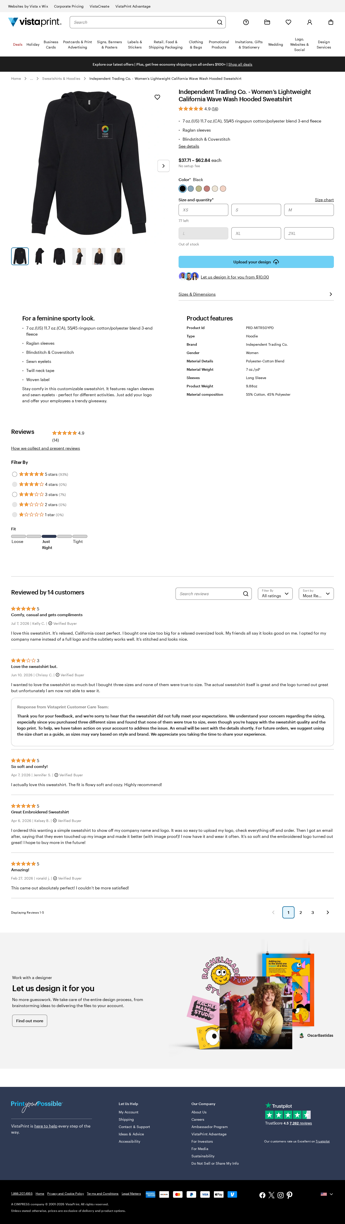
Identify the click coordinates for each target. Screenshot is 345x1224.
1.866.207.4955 (22, 1193)
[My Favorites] (288, 22)
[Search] (220, 22)
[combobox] (144, 22)
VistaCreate (99, 6)
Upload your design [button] (252, 261)
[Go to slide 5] (99, 256)
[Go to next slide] (163, 166)
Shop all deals (240, 64)
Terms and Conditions (102, 1193)
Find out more (29, 1020)
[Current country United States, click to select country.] (327, 1194)
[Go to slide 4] (79, 256)
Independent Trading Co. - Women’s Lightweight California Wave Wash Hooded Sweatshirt (165, 78)
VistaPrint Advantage (133, 6)
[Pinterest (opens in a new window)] (290, 1195)
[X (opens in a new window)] (271, 1196)
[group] (256, 226)
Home (16, 78)
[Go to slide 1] (20, 256)
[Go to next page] (328, 912)
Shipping (126, 1119)
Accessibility (129, 1141)
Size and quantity (196, 199)
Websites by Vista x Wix (28, 6)
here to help (45, 1125)
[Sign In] (310, 22)
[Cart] (331, 22)
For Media (199, 1148)
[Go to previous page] (273, 912)
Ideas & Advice (131, 1134)
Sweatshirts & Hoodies (61, 78)
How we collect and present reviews (45, 448)
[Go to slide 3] (59, 256)
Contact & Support (134, 1127)
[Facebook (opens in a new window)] (262, 1196)
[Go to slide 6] (118, 256)
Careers (198, 1119)
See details (189, 146)
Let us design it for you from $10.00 (235, 276)
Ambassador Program (209, 1127)
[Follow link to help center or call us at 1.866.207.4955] (246, 22)
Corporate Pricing (69, 6)
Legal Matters (131, 1193)
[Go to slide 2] (39, 256)
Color (191, 179)
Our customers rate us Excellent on (297, 1141)
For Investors (202, 1141)
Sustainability (202, 1156)
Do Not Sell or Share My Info (215, 1163)
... (31, 79)
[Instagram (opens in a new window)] (281, 1196)
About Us (199, 1112)
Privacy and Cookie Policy (65, 1193)
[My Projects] (267, 22)
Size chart (324, 199)
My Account (128, 1112)
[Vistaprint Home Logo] (35, 22)
